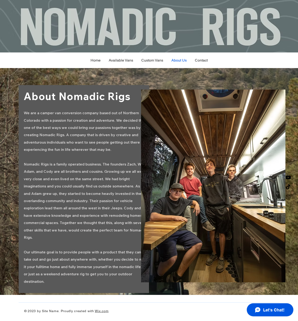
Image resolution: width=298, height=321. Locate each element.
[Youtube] (288, 177)
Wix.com (101, 311)
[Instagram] (288, 197)
